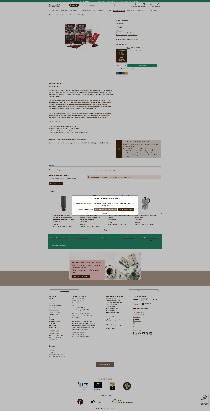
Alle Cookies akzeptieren (126, 209)
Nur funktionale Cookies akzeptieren (105, 209)
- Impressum (105, 213)
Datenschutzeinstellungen (85, 209)
